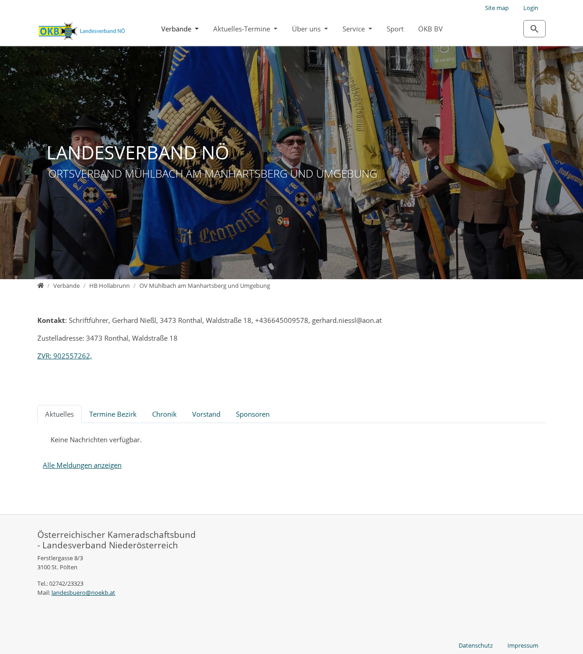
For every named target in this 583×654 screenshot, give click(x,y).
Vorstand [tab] (206, 414)
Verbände (177, 28)
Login (530, 8)
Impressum (522, 645)
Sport (395, 28)
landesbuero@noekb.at (83, 592)
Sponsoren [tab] (253, 414)
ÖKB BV (430, 28)
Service (355, 28)
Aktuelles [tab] (59, 414)
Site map (497, 8)
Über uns (307, 28)
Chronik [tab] (164, 414)
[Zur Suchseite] (534, 28)
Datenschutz (476, 645)
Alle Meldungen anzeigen (82, 465)
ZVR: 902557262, (64, 355)
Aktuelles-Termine (242, 28)
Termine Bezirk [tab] (113, 414)
